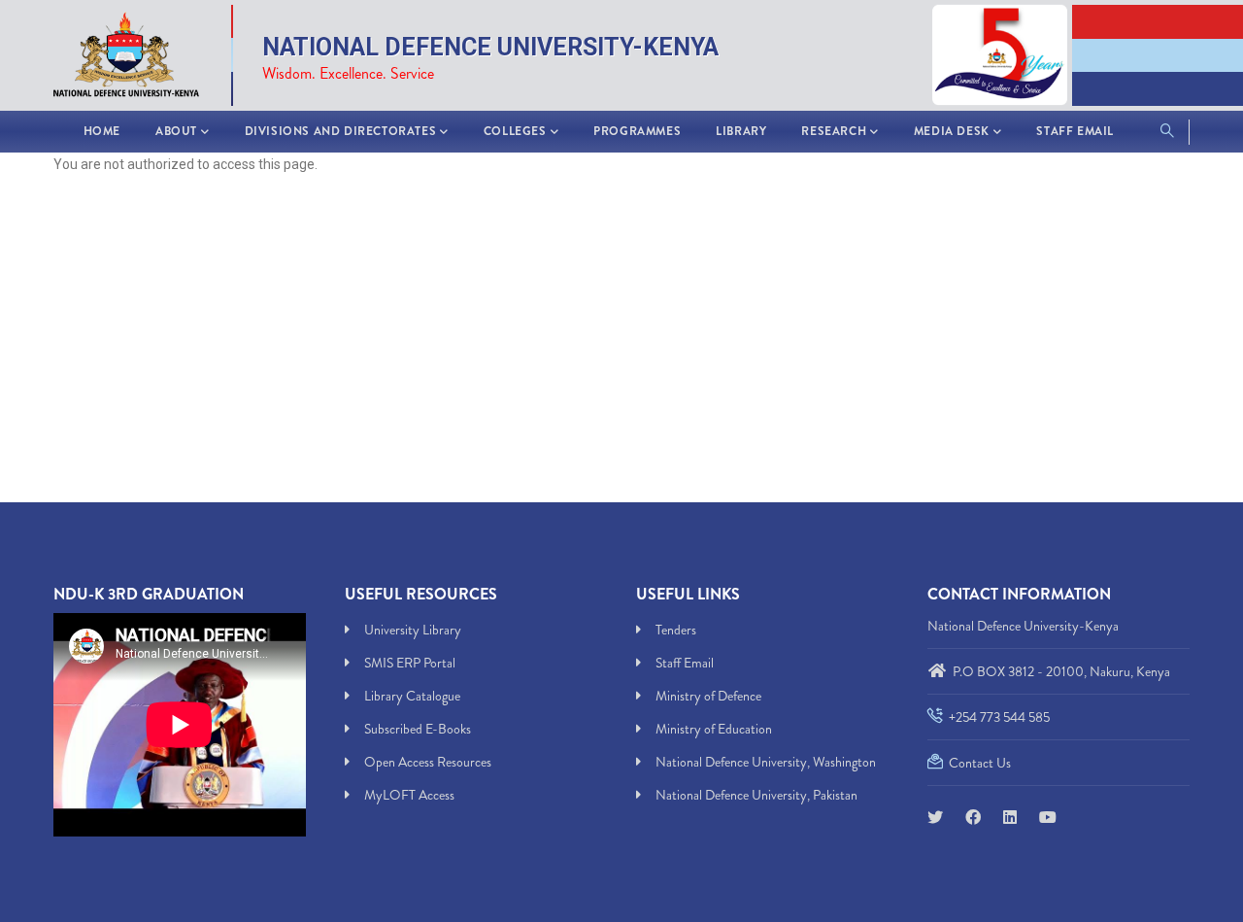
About (176, 131)
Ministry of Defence (708, 695)
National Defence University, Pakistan (756, 794)
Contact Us (978, 762)
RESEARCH (833, 131)
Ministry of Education (713, 728)
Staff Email (1075, 131)
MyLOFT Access (409, 794)
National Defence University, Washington (765, 761)
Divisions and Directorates (341, 131)
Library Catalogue (412, 695)
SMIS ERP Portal (409, 662)
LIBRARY (741, 131)
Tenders (675, 629)
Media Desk (952, 131)
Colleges (515, 131)
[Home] (135, 51)
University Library (412, 629)
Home (102, 131)
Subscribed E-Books (417, 728)
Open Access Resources (427, 761)
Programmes (637, 131)
